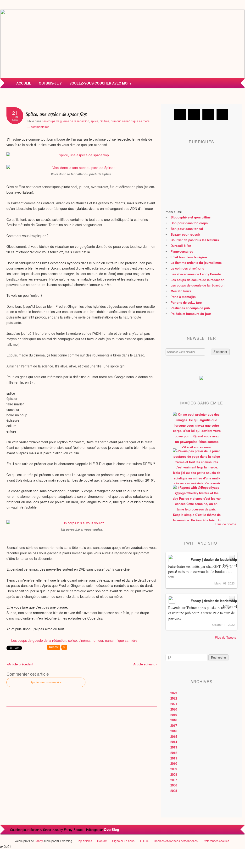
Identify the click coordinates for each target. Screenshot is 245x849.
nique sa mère (140, 121)
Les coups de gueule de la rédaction (65, 121)
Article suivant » (145, 664)
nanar (125, 121)
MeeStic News (181, 291)
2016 (173, 731)
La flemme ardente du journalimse (196, 262)
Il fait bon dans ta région (189, 257)
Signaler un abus (123, 841)
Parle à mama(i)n (183, 296)
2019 (173, 714)
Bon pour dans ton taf (187, 228)
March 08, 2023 (224, 583)
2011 (173, 758)
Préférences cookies (216, 841)
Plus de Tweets (225, 637)
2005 (173, 790)
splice (94, 121)
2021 (173, 703)
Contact (102, 841)
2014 (173, 741)
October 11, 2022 (223, 624)
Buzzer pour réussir (185, 234)
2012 (173, 752)
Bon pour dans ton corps (189, 223)
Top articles (84, 841)
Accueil (23, 83)
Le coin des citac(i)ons (187, 268)
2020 (173, 709)
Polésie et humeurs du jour (191, 313)
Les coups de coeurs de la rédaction (197, 279)
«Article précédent (19, 664)
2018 (173, 720)
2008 (173, 774)
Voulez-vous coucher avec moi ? (100, 83)
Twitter (194, 114)
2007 (173, 780)
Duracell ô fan (181, 245)
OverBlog (111, 829)
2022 (173, 698)
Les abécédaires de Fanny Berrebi (196, 274)
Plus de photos (225, 524)
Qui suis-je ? (50, 83)
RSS (222, 114)
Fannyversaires (182, 251)
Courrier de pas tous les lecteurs (195, 240)
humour (116, 121)
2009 (173, 769)
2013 (173, 747)
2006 (173, 785)
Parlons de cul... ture (186, 302)
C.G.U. (144, 841)
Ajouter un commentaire (45, 682)
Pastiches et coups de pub (190, 308)
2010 (173, 763)
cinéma (104, 121)
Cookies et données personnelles (176, 841)
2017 (173, 725)
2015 (173, 736)
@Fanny (230, 565)
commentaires (38, 127)
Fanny (39, 841)
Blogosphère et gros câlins (191, 217)
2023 (173, 693)
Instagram (208, 114)
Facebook (180, 114)
